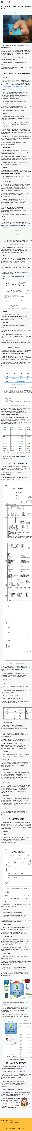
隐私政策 (17, 1122)
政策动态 (12, 1120)
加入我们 (7, 1122)
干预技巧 (7, 1120)
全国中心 (12, 1122)
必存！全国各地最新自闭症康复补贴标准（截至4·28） (14, 86)
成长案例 (17, 1120)
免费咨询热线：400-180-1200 (17, 1128)
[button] (3, 2)
